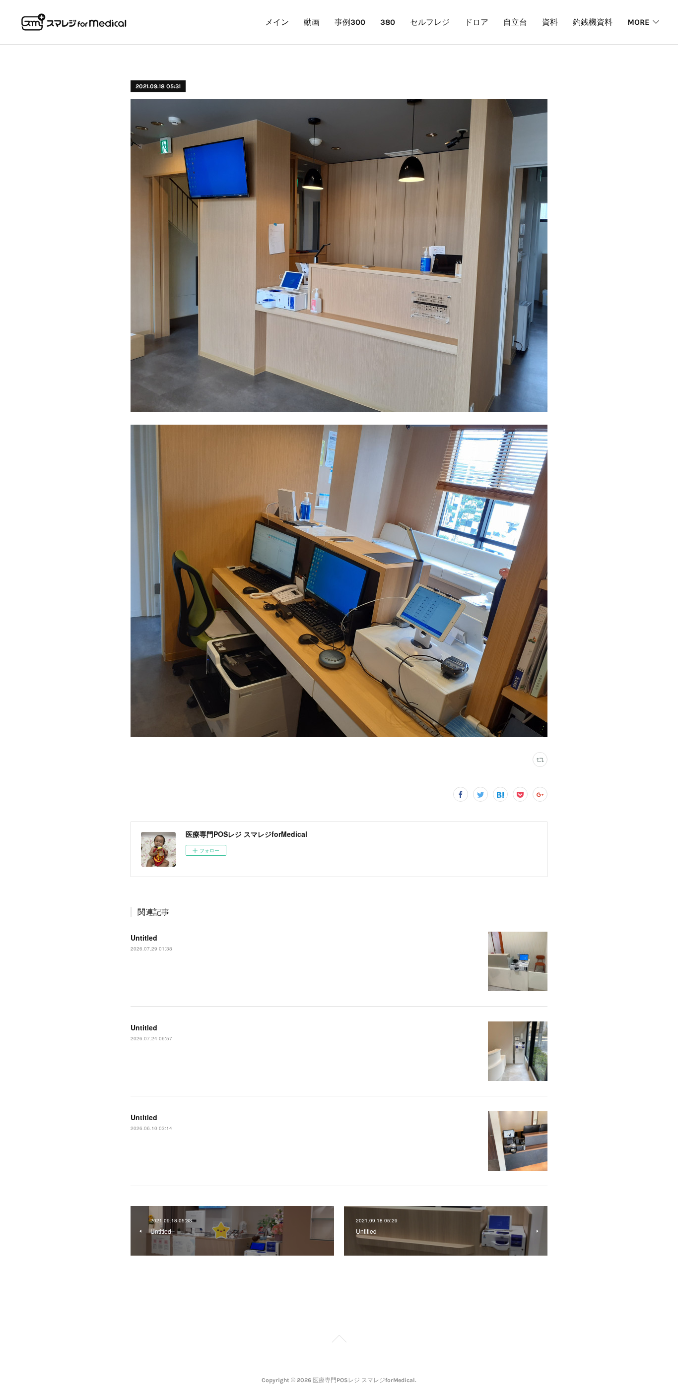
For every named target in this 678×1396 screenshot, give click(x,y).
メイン (277, 22)
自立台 (515, 22)
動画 (312, 22)
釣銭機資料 (592, 22)
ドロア (476, 22)
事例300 (350, 22)
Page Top (339, 1340)
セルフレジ (430, 22)
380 (387, 22)
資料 (550, 22)
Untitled (144, 938)
